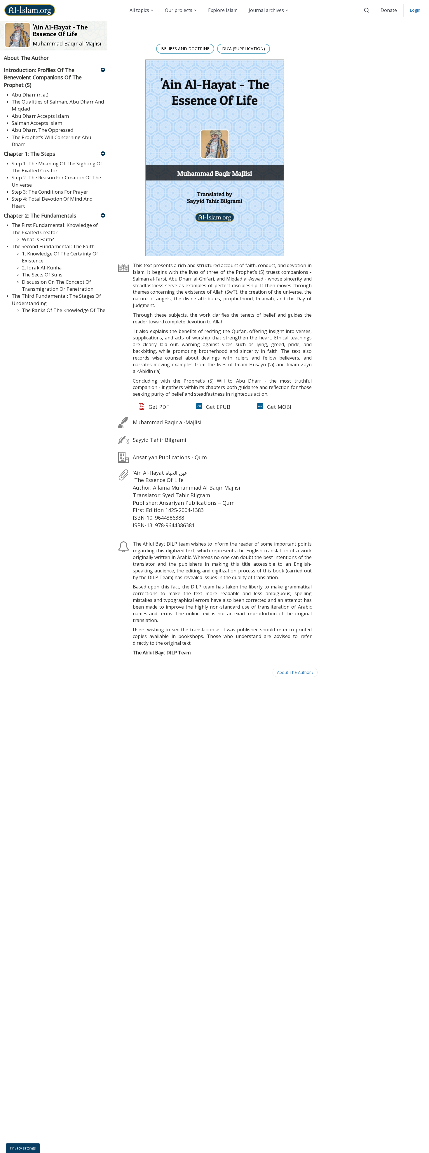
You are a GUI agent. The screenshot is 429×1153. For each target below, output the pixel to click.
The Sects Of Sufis (42, 274)
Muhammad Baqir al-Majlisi (67, 43)
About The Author (26, 57)
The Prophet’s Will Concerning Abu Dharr (51, 141)
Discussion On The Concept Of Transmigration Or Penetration (57, 285)
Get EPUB (218, 406)
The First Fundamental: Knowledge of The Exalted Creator (55, 228)
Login (415, 10)
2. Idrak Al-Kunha (42, 267)
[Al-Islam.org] (32, 10)
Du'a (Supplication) (243, 48)
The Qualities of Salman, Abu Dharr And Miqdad (58, 105)
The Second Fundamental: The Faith (53, 246)
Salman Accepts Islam (37, 123)
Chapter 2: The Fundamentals (40, 215)
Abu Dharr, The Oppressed (43, 130)
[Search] (366, 10)
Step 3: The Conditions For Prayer (50, 191)
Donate (389, 10)
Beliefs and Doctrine (185, 48)
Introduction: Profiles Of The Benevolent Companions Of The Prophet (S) (43, 77)
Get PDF (159, 406)
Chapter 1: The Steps (29, 153)
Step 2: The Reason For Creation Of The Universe (56, 181)
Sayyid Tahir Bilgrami (159, 439)
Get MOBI (279, 406)
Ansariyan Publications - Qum (170, 457)
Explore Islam (223, 10)
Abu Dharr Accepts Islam (40, 116)
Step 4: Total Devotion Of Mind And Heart (52, 202)
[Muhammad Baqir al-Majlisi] (18, 34)
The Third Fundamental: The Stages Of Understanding (56, 299)
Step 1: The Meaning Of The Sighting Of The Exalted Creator (57, 167)
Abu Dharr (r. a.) (30, 94)
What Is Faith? (38, 239)
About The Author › (295, 672)
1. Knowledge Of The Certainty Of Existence (60, 257)
